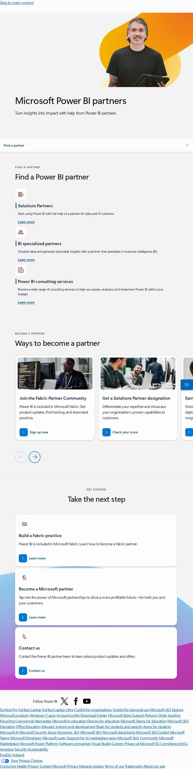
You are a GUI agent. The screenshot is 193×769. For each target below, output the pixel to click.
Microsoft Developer (25, 737)
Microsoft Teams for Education (143, 720)
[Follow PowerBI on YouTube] (87, 701)
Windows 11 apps (43, 715)
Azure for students (157, 726)
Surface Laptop (29, 709)
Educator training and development (68, 726)
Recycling (7, 720)
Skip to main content (17, 2)
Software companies (74, 743)
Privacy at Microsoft (139, 743)
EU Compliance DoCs (171, 743)
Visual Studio (101, 743)
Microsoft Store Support (126, 715)
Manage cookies (91, 766)
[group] (55, 398)
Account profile (68, 715)
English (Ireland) (12, 754)
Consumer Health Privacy (19, 766)
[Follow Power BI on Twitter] (64, 701)
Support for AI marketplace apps (91, 737)
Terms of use (114, 766)
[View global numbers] (186, 384)
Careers (118, 743)
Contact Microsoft (53, 766)
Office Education (28, 726)
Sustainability (38, 749)
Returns (151, 715)
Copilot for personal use (131, 709)
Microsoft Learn (54, 737)
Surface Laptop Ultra (57, 709)
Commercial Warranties (33, 720)
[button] (96, 145)
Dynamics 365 (68, 732)
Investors (7, 749)
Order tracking (169, 715)
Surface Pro (9, 709)
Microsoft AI (9, 732)
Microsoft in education (69, 720)
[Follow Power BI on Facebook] (76, 701)
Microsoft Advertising (118, 732)
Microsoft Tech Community (137, 737)
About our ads (154, 766)
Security (21, 749)
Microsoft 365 (160, 709)
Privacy (73, 766)
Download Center (93, 715)
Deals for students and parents (119, 726)
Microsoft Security (33, 732)
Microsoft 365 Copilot (152, 732)
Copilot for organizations (93, 709)
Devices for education (103, 720)
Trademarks (134, 766)
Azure (52, 732)
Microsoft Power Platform (39, 743)
